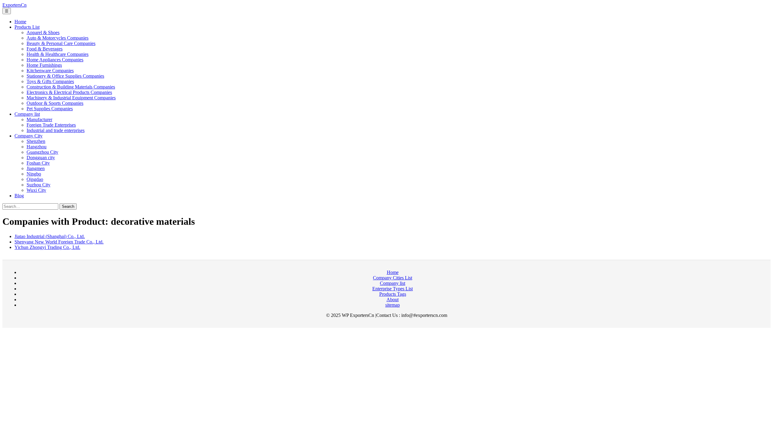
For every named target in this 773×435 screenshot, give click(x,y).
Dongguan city (41, 157)
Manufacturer (39, 119)
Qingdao (35, 179)
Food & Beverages (45, 48)
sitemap (392, 305)
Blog (19, 195)
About (392, 299)
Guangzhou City (42, 152)
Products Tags (392, 294)
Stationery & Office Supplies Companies (65, 76)
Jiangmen (36, 168)
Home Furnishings (44, 65)
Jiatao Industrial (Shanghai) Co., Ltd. (49, 236)
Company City (28, 135)
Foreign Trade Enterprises (51, 124)
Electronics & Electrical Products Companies (69, 92)
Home (20, 21)
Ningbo (34, 173)
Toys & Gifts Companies (50, 81)
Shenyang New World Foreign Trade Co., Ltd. (59, 241)
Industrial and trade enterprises (56, 130)
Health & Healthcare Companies (57, 54)
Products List (27, 27)
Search (68, 206)
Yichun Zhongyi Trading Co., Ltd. (47, 247)
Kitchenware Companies (50, 70)
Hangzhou (37, 146)
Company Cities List (392, 277)
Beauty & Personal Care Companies (61, 43)
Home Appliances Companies (55, 59)
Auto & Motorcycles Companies (57, 37)
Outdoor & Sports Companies (55, 103)
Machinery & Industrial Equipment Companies (71, 97)
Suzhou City (38, 184)
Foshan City (38, 163)
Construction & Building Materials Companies (71, 86)
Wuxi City (36, 190)
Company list (27, 114)
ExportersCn (14, 5)
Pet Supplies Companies (50, 108)
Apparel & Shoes (43, 32)
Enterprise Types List (392, 288)
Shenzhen (36, 141)
